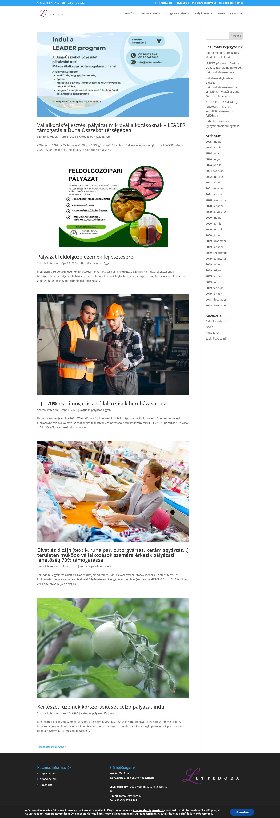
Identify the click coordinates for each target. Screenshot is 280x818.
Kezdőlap (130, 13)
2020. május (213, 217)
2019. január (214, 293)
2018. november (216, 305)
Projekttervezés (163, 3)
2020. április (213, 223)
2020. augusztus (216, 211)
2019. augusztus (216, 258)
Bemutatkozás (150, 13)
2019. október (214, 247)
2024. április (213, 165)
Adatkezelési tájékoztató (148, 810)
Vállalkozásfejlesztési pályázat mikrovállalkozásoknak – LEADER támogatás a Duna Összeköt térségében (111, 127)
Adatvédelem (48, 779)
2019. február (214, 288)
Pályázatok (202, 13)
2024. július (213, 153)
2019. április (213, 276)
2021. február (214, 194)
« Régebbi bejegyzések (51, 746)
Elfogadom (242, 812)
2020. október (214, 206)
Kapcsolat (236, 13)
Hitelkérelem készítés (231, 3)
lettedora (53, 136)
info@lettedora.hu (130, 796)
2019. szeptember (217, 253)
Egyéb (106, 136)
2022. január (214, 182)
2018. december (216, 299)
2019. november (216, 241)
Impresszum (48, 773)
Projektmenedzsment (204, 3)
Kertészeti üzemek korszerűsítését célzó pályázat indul (101, 706)
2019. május (213, 270)
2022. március (215, 177)
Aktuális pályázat (90, 136)
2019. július (213, 264)
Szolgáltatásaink (175, 13)
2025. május (213, 141)
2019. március (215, 282)
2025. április (213, 147)
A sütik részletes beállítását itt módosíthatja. (185, 814)
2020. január (214, 235)
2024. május (213, 159)
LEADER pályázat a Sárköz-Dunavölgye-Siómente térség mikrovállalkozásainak (224, 67)
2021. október (214, 188)
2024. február (214, 171)
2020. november (216, 200)
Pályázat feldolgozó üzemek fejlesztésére (85, 256)
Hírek (221, 13)
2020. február (214, 229)
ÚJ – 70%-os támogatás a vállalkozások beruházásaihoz (101, 403)
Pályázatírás (182, 3)
